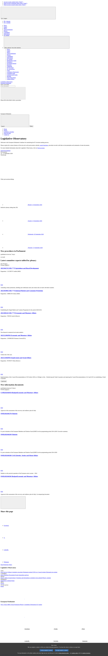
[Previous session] (12, 167)
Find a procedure (5, 84)
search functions (44, 145)
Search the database (5, 150)
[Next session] (12, 191)
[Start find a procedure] (13, 93)
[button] (24, 598)
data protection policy (64, 653)
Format (2, 265)
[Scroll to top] (13, 502)
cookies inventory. (86, 653)
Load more (3, 381)
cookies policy (75, 653)
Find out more (41, 148)
